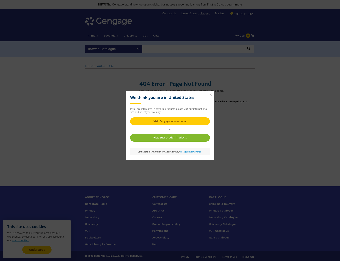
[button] (210, 94)
